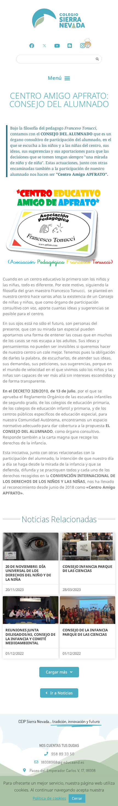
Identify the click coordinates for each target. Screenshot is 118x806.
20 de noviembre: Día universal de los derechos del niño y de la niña (28, 573)
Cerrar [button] (77, 798)
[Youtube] (57, 46)
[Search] (97, 59)
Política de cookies (49, 798)
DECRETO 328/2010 (30, 391)
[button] (59, 78)
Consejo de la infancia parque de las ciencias (85, 632)
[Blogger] (70, 46)
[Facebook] (32, 46)
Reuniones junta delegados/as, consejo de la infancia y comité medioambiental (30, 636)
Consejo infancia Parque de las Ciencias (87, 568)
